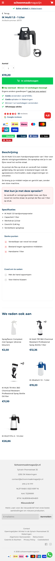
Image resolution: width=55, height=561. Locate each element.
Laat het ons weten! (37, 91)
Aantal (5, 63)
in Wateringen (29, 8)
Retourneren (38, 537)
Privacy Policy (29, 540)
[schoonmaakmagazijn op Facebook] (46, 544)
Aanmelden (45, 517)
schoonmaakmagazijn (29, 552)
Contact (26, 529)
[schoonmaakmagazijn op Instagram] (50, 544)
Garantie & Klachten (12, 540)
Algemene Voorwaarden (20, 537)
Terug (6, 13)
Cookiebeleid (43, 540)
